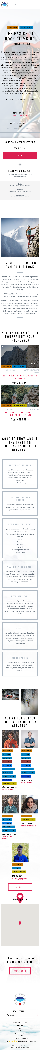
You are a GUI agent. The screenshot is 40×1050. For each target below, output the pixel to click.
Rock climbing (12, 27)
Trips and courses (20, 1023)
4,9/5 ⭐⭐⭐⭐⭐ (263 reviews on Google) (20, 1041)
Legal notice (20, 1033)
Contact (20, 1036)
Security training (26, 27)
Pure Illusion (26, 1047)
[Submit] (37, 1015)
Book (20, 155)
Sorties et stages (21, 44)
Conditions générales (20, 1038)
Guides (20, 1028)
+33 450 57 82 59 (20, 176)
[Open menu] (36, 4)
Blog (20, 1031)
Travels (20, 1025)
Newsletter (19, 1011)
